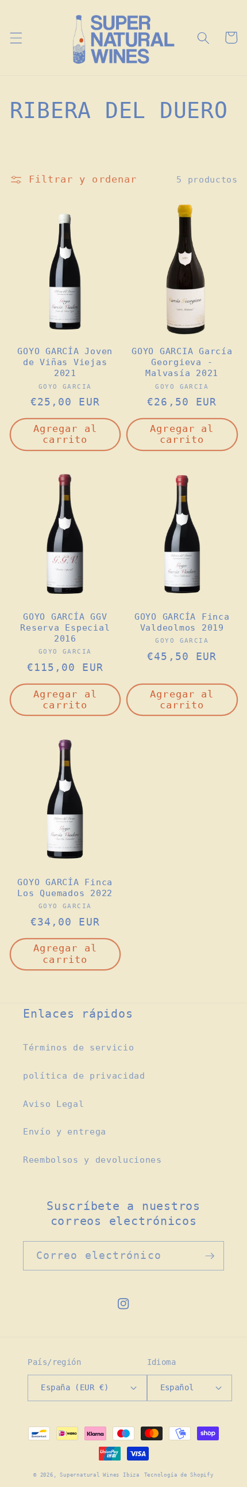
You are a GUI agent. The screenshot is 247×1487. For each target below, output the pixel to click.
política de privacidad (84, 1076)
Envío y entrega (64, 1131)
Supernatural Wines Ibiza (99, 1474)
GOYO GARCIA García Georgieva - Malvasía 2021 (182, 362)
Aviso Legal (53, 1104)
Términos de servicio (78, 1047)
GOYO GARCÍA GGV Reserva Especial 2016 (65, 628)
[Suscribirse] (209, 1256)
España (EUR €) (75, 1387)
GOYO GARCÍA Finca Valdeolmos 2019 (182, 622)
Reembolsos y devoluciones (92, 1160)
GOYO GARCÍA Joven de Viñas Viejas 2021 (65, 362)
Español (177, 1387)
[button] (15, 37)
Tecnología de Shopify (179, 1474)
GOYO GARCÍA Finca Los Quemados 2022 (65, 887)
